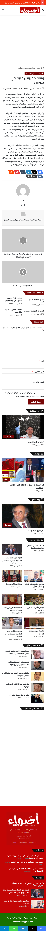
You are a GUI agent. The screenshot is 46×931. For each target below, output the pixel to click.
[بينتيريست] (16, 172)
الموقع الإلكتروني (38, 382)
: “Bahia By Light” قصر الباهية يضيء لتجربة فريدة (22, 3)
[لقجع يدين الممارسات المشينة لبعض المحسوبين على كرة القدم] (12, 549)
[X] (33, 172)
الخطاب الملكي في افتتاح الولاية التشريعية (12, 609)
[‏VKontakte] (39, 176)
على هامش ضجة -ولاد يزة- (19, 695)
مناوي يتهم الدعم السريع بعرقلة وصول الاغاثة (27, 862)
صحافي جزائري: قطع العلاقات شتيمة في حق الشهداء (13, 634)
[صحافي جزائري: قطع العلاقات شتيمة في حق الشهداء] (12, 623)
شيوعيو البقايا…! (36, 531)
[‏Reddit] (10, 172)
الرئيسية (40, 68)
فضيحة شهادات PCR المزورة (36, 633)
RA (40, 89)
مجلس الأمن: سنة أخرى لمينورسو (35, 609)
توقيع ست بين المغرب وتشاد (36, 300)
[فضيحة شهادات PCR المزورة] (34, 623)
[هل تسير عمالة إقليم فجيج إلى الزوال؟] (37, 687)
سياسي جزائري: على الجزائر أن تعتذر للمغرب (34, 586)
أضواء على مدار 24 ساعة (26, 68)
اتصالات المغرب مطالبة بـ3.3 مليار (13, 311)
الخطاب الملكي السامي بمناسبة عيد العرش (35, 547)
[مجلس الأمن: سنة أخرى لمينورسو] (34, 599)
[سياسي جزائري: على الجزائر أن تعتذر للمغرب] (34, 575)
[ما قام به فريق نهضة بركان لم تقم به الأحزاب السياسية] (37, 676)
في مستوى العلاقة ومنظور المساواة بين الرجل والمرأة (18, 663)
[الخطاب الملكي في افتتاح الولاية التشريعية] (12, 599)
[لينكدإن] (28, 172)
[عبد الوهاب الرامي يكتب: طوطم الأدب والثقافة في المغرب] (37, 654)
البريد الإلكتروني (38, 372)
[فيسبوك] (39, 172)
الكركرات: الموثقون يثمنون (34, 311)
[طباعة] (28, 176)
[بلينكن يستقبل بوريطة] (12, 575)
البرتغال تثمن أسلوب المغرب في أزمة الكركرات (13, 299)
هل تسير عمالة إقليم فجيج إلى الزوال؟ (17, 685)
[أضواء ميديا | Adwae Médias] (30, 10)
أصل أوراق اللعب (36, 442)
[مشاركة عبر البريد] (33, 176)
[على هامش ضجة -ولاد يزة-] (37, 698)
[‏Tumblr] (22, 172)
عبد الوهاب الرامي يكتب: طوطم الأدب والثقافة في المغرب (17, 652)
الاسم (41, 361)
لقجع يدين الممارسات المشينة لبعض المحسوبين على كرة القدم (12, 560)
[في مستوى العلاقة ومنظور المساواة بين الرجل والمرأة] (37, 665)
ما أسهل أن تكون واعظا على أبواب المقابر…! (27, 486)
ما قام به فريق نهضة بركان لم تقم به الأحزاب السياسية (15, 674)
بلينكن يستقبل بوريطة (14, 584)
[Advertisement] (23, 40)
